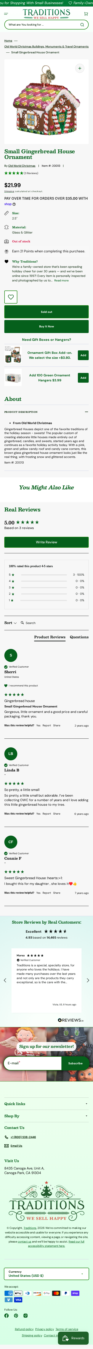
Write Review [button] (46, 542)
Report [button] (47, 725)
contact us (24, 1241)
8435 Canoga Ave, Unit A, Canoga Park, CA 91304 (24, 1170)
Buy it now (46, 326)
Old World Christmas (21, 166)
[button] (6, 14)
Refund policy (24, 1329)
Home (8, 40)
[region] (46, 980)
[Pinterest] (16, 1315)
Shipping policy (32, 1335)
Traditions (30, 1228)
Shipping (9, 191)
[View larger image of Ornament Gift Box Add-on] (13, 362)
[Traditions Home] (46, 14)
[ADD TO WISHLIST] (10, 297)
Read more (61, 280)
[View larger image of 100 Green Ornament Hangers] (13, 384)
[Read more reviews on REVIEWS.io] (71, 1020)
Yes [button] (38, 725)
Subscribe (75, 1063)
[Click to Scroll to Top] (85, 1323)
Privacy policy (44, 1329)
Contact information (57, 1335)
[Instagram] (25, 1315)
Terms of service (67, 1329)
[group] (46, 522)
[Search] (83, 24)
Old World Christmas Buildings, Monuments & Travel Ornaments (46, 46)
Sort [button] (8, 622)
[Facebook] (6, 1315)
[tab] (50, 638)
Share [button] (56, 725)
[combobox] (46, 24)
